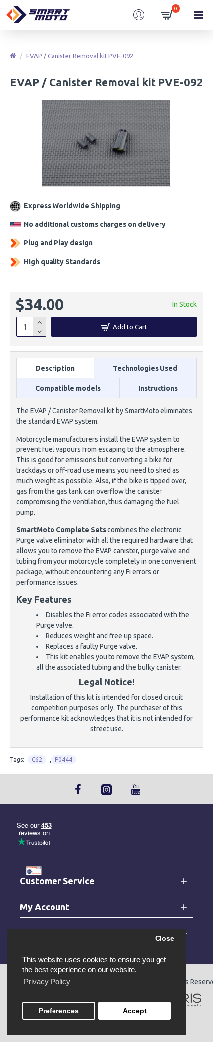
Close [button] (164, 938)
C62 (37, 759)
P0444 (63, 759)
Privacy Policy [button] (47, 981)
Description (55, 368)
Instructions (158, 388)
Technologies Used (145, 368)
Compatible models (68, 388)
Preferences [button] (59, 1011)
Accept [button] (135, 1011)
